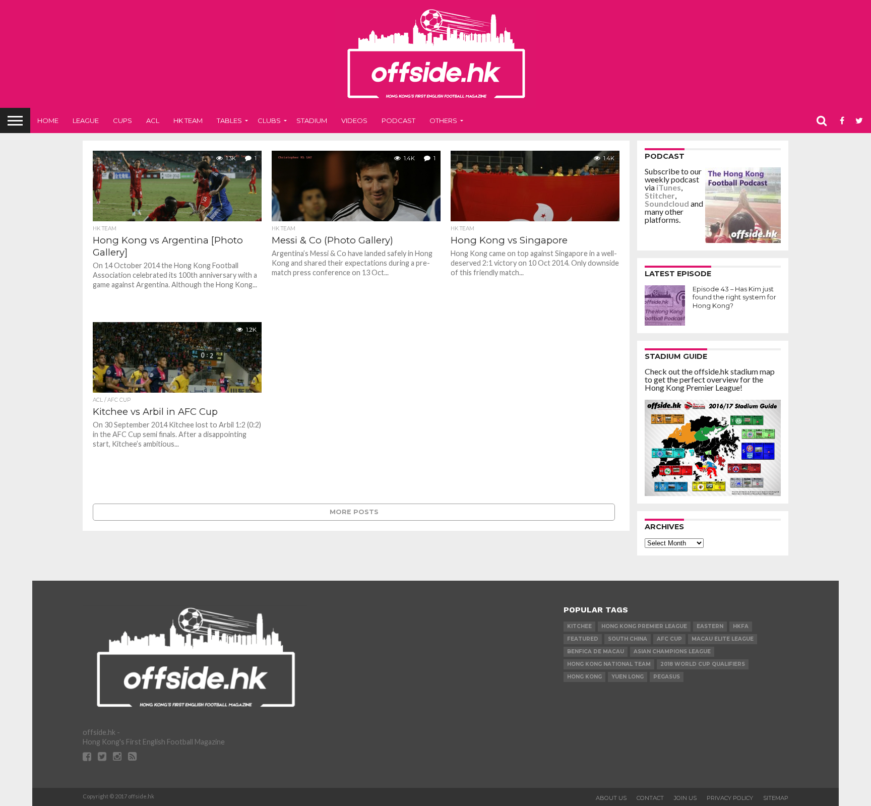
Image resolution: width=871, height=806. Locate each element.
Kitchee (579, 626)
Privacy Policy (730, 797)
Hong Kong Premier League (644, 626)
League (86, 120)
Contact (650, 797)
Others (443, 120)
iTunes (668, 187)
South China (627, 639)
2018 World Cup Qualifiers (702, 664)
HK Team (188, 120)
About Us (611, 797)
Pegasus (666, 676)
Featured (582, 639)
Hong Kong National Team (609, 664)
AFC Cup (669, 639)
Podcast (398, 120)
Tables (229, 120)
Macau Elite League (723, 639)
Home (47, 120)
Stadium (311, 120)
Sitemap (775, 797)
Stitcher (660, 195)
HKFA (741, 626)
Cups (122, 120)
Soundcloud (667, 203)
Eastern (710, 626)
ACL (152, 120)
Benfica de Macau (595, 651)
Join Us (685, 797)
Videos (354, 120)
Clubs (269, 120)
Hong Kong (584, 676)
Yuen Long (627, 676)
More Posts (354, 512)
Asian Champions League (672, 651)
